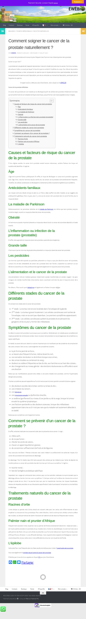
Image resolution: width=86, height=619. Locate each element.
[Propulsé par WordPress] (17, 598)
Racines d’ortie (23, 139)
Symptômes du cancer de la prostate (27, 130)
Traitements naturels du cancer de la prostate (30, 136)
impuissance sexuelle (21, 395)
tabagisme (31, 287)
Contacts (11, 25)
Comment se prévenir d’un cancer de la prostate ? (32, 133)
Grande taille (22, 120)
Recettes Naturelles (41, 31)
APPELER (63, 83)
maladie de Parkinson (46, 209)
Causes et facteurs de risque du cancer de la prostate (33, 104)
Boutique (20, 25)
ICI (39, 557)
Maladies (11, 31)
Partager (27, 562)
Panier (27, 25)
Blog (4, 25)
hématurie (18, 392)
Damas (13, 53)
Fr (45, 25)
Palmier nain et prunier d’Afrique (28, 141)
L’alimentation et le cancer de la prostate (31, 125)
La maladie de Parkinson (26, 112)
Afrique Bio (35, 25)
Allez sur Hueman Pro (32, 599)
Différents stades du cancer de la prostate (29, 128)
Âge (19, 107)
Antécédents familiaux (25, 109)
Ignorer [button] (56, 3)
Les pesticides (22, 122)
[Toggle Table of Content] (50, 101)
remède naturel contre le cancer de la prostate (37, 553)
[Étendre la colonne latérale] (2, 31)
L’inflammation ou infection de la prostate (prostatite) (35, 117)
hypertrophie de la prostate (65, 548)
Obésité (20, 114)
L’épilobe (21, 144)
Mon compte (54, 25)
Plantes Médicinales (24, 31)
